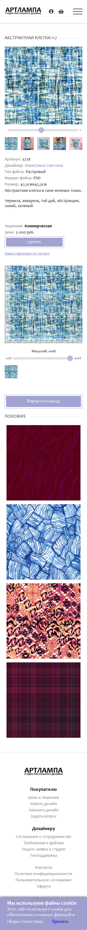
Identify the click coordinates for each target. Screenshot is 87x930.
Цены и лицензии (43, 798)
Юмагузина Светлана (44, 166)
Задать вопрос (43, 817)
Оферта (44, 887)
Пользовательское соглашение (43, 880)
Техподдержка (43, 856)
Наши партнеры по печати (27, 254)
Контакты (43, 868)
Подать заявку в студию (43, 849)
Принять (60, 922)
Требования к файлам (44, 843)
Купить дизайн (43, 804)
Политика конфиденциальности (43, 874)
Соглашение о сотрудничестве (43, 837)
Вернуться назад (43, 401)
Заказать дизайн (44, 810)
